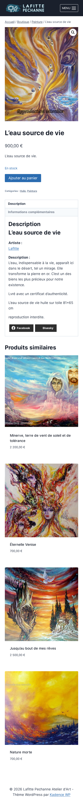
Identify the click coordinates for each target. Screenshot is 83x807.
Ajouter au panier (22, 178)
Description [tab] (17, 204)
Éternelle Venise (23, 545)
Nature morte (21, 752)
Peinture (32, 190)
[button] (73, 32)
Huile (23, 190)
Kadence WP (60, 795)
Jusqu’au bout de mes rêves (33, 648)
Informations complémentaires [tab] (31, 212)
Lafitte (13, 248)
